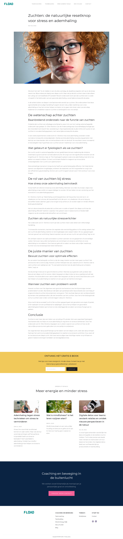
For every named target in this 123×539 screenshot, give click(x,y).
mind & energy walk (64, 4)
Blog (56, 527)
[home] (8, 4)
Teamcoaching (37, 4)
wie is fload (78, 4)
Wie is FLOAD (59, 524)
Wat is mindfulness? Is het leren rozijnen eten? (59, 417)
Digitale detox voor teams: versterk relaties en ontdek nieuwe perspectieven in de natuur (92, 420)
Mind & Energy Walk (61, 522)
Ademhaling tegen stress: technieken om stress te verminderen (27, 418)
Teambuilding (49, 4)
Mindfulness (82, 516)
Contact (88, 4)
